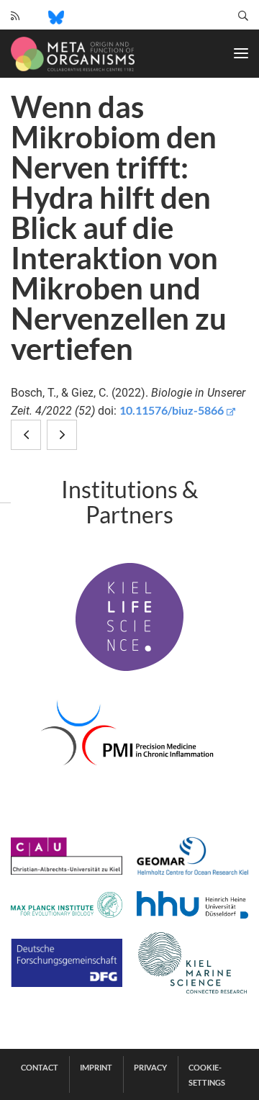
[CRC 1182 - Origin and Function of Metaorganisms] (73, 54)
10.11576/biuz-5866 (171, 410)
